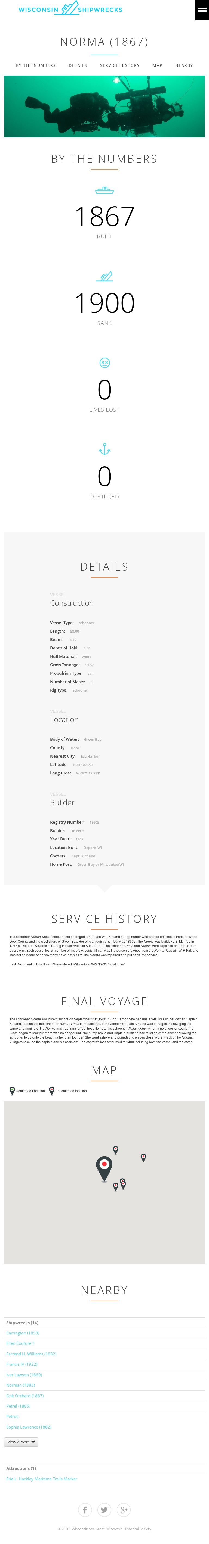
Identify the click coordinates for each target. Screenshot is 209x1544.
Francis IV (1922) (21, 1364)
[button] (116, 1150)
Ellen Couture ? (20, 1343)
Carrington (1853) (22, 1333)
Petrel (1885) (18, 1406)
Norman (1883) (20, 1385)
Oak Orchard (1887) (25, 1395)
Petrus (12, 1416)
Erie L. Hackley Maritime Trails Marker (41, 1479)
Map (157, 65)
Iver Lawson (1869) (24, 1374)
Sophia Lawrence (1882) (28, 1427)
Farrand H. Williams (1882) (31, 1354)
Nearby (184, 65)
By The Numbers (36, 65)
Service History (120, 65)
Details (78, 65)
